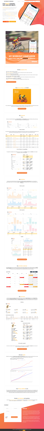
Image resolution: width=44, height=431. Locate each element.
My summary (27, 1)
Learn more (20, 430)
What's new (31, 1)
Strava (4, 8)
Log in (38, 1)
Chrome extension (12, 21)
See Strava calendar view (22, 290)
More (35, 1)
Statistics (23, 1)
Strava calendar (14, 16)
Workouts (19, 1)
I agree (24, 430)
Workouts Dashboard (11, 15)
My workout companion (8, 1)
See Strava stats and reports (22, 259)
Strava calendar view (10, 79)
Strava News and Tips (30, 400)
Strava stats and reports (10, 72)
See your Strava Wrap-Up (22, 108)
